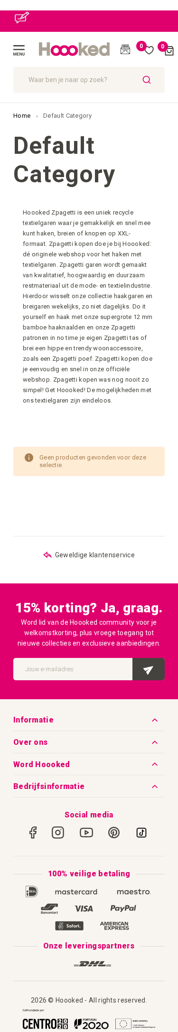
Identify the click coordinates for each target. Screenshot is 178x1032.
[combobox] (89, 80)
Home (22, 115)
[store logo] (74, 49)
